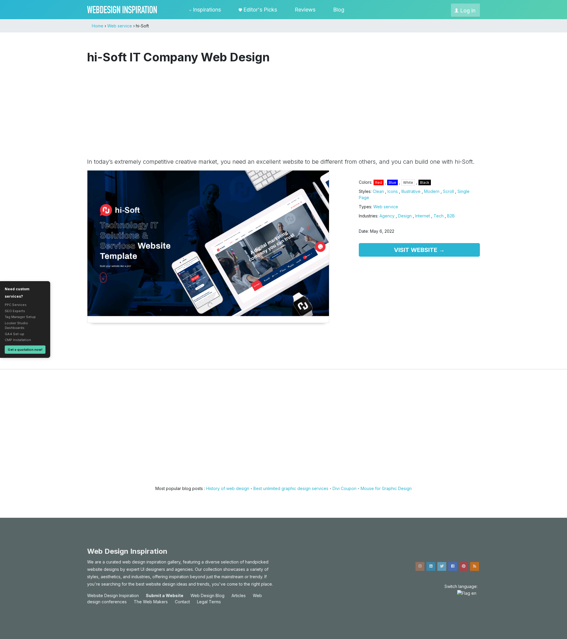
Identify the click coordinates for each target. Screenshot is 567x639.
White (408, 182)
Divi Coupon (344, 488)
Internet (422, 215)
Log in (467, 10)
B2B (451, 215)
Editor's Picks (259, 9)
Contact (182, 601)
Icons (392, 191)
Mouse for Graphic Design (386, 488)
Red (378, 182)
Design (405, 215)
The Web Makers (151, 601)
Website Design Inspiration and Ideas (122, 9)
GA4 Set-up (14, 334)
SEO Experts (15, 311)
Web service (385, 206)
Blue (392, 182)
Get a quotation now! (25, 350)
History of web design (227, 488)
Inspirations (206, 9)
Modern (431, 191)
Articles (239, 595)
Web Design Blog (207, 595)
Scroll (448, 191)
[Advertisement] (283, 108)
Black (424, 182)
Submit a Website (164, 595)
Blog (338, 9)
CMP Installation (18, 340)
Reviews (305, 9)
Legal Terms (209, 601)
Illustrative (411, 191)
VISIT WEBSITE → (419, 249)
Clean (378, 191)
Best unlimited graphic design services (290, 488)
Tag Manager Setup (20, 317)
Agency (387, 215)
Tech (439, 215)
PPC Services (16, 305)
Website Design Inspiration (113, 595)
